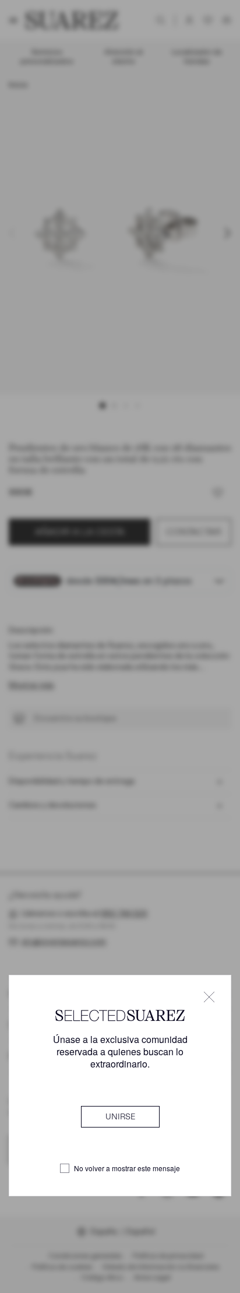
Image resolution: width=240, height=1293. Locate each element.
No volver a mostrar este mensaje (127, 1168)
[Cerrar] (209, 997)
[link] (120, 1116)
